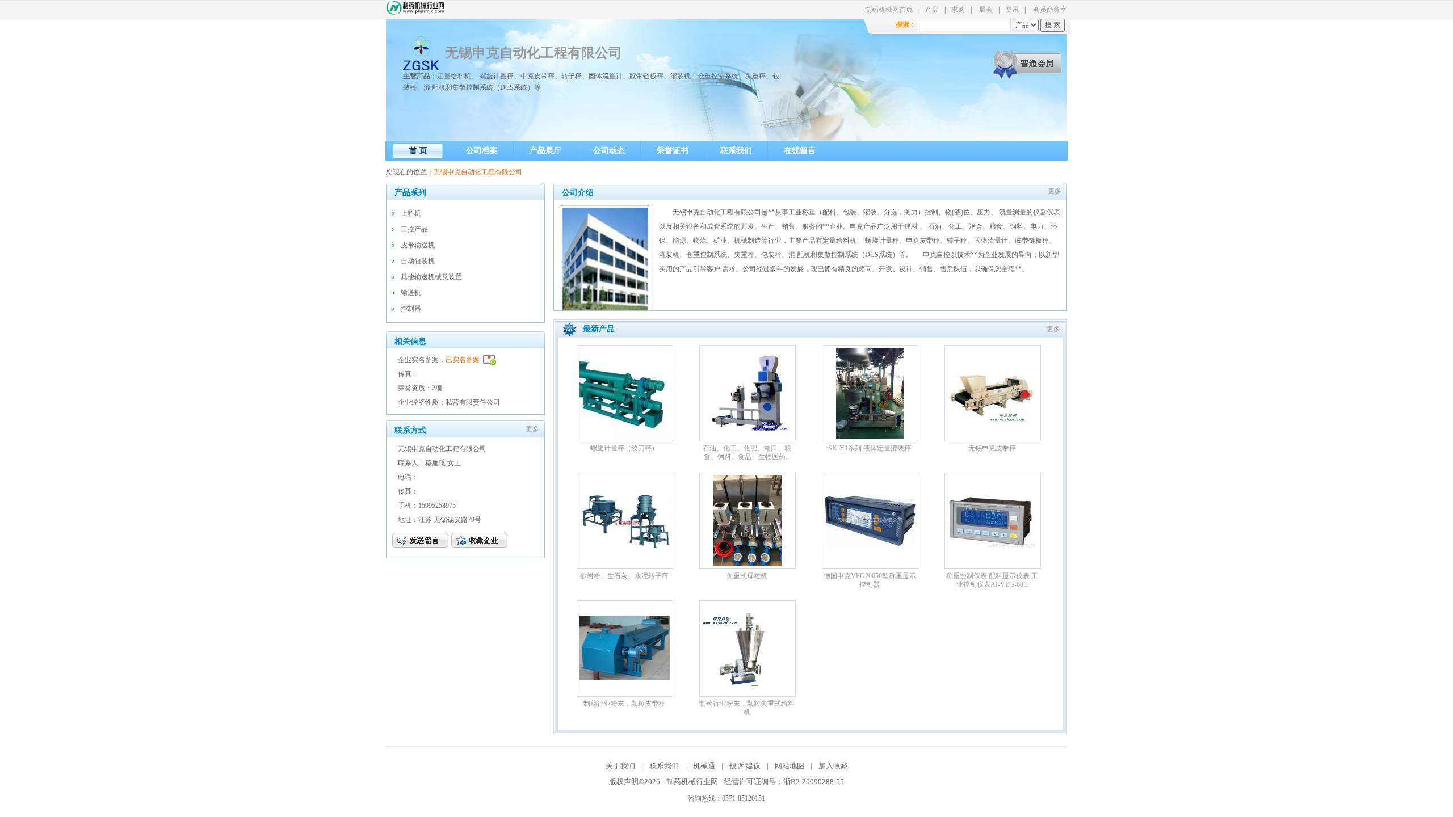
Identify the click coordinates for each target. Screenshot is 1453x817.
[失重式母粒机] (747, 564)
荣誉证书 (672, 150)
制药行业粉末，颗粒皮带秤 (624, 703)
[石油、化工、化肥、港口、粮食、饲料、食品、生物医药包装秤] (747, 428)
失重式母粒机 (746, 576)
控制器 (411, 309)
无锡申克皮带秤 (992, 448)
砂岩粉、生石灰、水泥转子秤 (624, 576)
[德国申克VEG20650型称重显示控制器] (870, 544)
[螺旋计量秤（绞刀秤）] (624, 436)
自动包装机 (418, 261)
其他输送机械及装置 (431, 277)
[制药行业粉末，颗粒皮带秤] (624, 678)
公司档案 (482, 150)
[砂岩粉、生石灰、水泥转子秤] (624, 546)
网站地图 (789, 765)
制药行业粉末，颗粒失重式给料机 (747, 708)
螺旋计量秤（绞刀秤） (624, 448)
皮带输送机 (418, 245)
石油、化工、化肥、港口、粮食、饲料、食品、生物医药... (747, 452)
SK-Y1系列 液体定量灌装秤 (869, 448)
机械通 (704, 765)
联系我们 (736, 150)
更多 (532, 429)
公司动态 (609, 150)
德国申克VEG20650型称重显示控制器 (870, 580)
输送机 (411, 293)
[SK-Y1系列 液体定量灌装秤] (870, 436)
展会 (986, 10)
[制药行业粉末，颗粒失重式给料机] (747, 684)
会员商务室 (1050, 10)
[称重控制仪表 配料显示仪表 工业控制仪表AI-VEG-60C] (992, 564)
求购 (958, 10)
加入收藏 (833, 765)
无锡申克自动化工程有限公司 (533, 52)
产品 (932, 10)
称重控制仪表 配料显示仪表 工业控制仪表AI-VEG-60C (992, 580)
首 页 (418, 150)
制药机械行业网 (692, 781)
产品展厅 (545, 150)
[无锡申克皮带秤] (992, 428)
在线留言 (800, 150)
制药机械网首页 (889, 10)
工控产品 (414, 229)
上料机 (411, 213)
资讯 (1012, 10)
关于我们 (621, 765)
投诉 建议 (745, 765)
